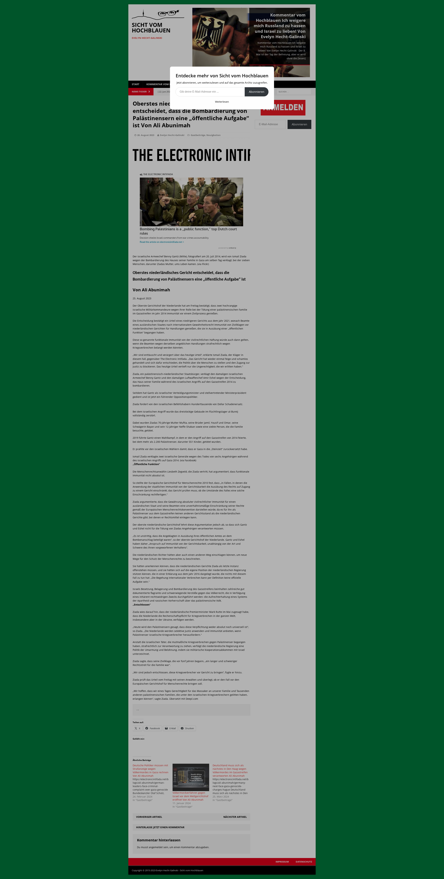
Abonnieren (256, 92)
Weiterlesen (222, 101)
